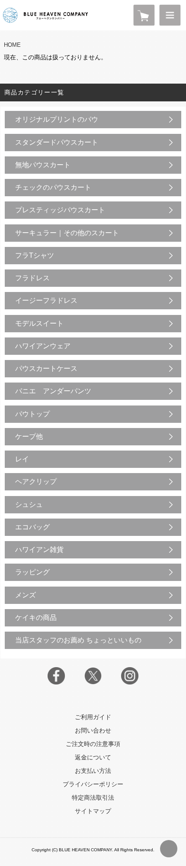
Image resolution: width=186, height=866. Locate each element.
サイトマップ (93, 811)
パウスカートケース (46, 368)
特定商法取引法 (93, 797)
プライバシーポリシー (93, 784)
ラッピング (32, 572)
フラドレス (32, 278)
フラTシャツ (34, 255)
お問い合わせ (93, 730)
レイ (22, 459)
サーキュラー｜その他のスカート (67, 233)
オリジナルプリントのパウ (56, 119)
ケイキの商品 (36, 617)
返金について (93, 757)
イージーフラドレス (46, 300)
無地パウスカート (43, 165)
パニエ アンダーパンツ (53, 391)
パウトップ (32, 414)
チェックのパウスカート (53, 187)
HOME (12, 45)
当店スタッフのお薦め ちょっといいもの (78, 640)
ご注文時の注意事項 (93, 743)
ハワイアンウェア (43, 346)
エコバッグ (32, 527)
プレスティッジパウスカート (60, 210)
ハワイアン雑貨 (39, 549)
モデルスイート (39, 323)
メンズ (25, 595)
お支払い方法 (93, 770)
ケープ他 (29, 436)
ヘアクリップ (36, 481)
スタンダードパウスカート (56, 142)
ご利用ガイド (93, 717)
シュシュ (29, 504)
